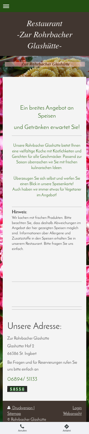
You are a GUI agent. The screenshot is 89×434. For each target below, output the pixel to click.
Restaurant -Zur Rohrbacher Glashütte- (44, 34)
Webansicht (72, 414)
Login (77, 408)
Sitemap (14, 414)
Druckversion (22, 408)
